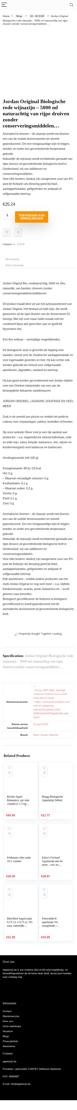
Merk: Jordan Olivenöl (45, 734)
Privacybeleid (10, 1041)
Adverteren (9, 1046)
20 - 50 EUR (37, 16)
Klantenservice (11, 1016)
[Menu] (4, 5)
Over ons (8, 1021)
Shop (19, 16)
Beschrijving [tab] (12, 259)
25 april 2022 (40, 724)
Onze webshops (12, 1026)
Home (6, 16)
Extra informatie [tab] (14, 265)
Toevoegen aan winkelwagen (32, 217)
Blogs (6, 1036)
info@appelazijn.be (20, 1084)
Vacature (8, 1031)
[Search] (71, 5)
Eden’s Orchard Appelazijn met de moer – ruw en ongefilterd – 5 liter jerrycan (52, 864)
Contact (7, 1011)
